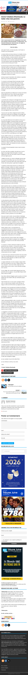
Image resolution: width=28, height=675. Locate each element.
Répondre (4, 411)
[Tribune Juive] (14, 4)
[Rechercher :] (14, 451)
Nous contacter (4, 665)
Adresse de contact (5, 434)
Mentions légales (4, 667)
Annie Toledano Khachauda (11, 370)
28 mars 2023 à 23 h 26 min (10, 402)
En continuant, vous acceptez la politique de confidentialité (11, 540)
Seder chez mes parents (7, 372)
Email (2, 535)
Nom (2, 430)
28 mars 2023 (4, 21)
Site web (3, 438)
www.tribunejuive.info (6, 642)
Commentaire (4, 420)
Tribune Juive (11, 21)
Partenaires (3, 669)
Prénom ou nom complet (6, 530)
